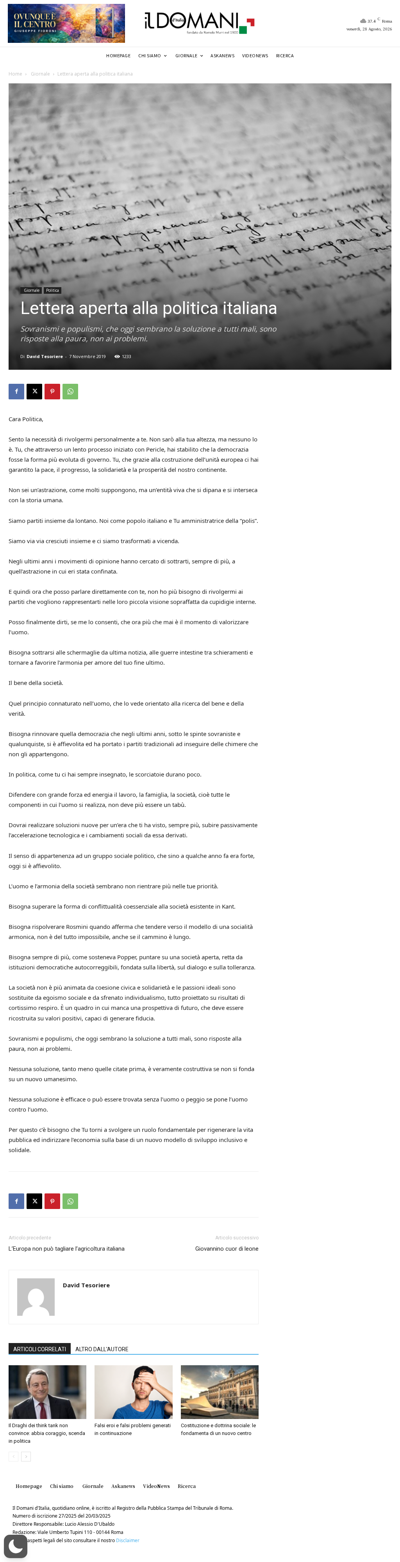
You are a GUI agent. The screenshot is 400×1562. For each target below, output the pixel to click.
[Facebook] (16, 391)
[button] (15, 1546)
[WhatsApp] (70, 391)
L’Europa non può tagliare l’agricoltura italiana (67, 1248)
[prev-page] (13, 1456)
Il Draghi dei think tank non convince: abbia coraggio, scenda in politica (47, 1433)
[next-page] (26, 1456)
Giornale (40, 74)
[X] (34, 391)
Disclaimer (127, 1540)
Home (15, 74)
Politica (52, 290)
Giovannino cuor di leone (227, 1248)
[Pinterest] (52, 391)
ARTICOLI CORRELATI (39, 1349)
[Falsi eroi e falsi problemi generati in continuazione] (133, 1392)
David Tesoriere (45, 356)
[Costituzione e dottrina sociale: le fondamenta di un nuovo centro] (220, 1392)
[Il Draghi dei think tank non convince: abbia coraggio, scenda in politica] (47, 1392)
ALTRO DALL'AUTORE (102, 1349)
